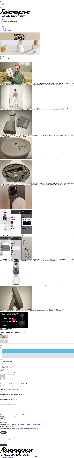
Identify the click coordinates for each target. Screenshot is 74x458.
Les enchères (4, 28)
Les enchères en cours (7, 29)
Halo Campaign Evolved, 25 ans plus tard (8, 399)
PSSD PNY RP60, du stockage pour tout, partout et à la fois (12, 408)
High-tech (5, 374)
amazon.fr (6, 329)
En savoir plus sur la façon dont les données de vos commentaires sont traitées (29, 424)
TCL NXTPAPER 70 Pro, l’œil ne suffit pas (9, 389)
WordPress (11, 457)
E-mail (1, 417)
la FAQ (5, 31)
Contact (3, 26)
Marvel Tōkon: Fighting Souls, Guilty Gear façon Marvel (12, 394)
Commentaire (2, 420)
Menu (1, 1)
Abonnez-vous (3, 432)
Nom (1, 416)
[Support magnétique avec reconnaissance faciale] (4, 342)
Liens (3, 4)
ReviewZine (2, 457)
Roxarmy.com (2, 19)
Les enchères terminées (7, 30)
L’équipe (3, 27)
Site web (1, 418)
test (8, 374)
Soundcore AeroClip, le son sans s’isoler (8, 404)
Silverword (12, 374)
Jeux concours (4, 3)
